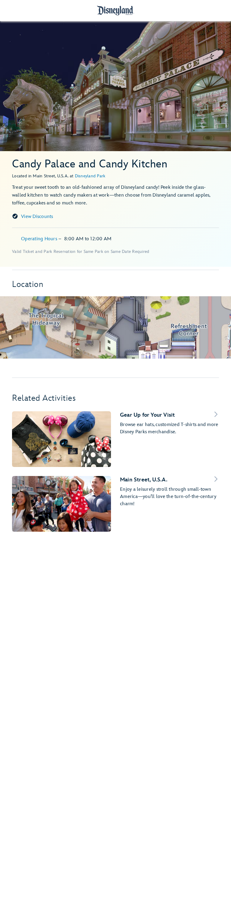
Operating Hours (39, 239)
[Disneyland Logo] (115, 10)
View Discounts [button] (37, 216)
